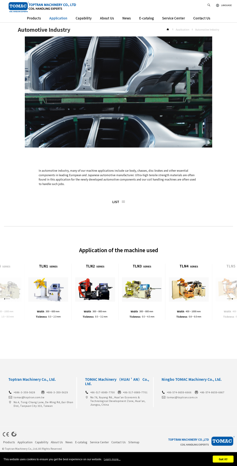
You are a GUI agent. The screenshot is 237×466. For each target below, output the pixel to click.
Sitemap (133, 442)
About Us (107, 18)
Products (34, 18)
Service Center (173, 18)
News (126, 18)
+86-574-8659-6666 (179, 392)
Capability (84, 18)
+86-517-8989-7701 (135, 392)
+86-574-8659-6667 (212, 392)
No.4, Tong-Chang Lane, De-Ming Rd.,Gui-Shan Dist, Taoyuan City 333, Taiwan (43, 404)
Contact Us (201, 18)
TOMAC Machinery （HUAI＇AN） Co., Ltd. (117, 381)
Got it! (223, 459)
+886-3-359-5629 (57, 392)
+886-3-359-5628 (24, 392)
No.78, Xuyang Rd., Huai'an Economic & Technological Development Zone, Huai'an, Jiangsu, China (118, 401)
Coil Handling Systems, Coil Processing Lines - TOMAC (42, 7)
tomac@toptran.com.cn (182, 397)
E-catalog (146, 18)
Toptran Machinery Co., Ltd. (32, 379)
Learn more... (112, 459)
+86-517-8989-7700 (102, 392)
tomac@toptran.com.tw (29, 397)
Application (58, 18)
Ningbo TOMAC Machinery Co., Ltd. (192, 379)
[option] (48, 292)
